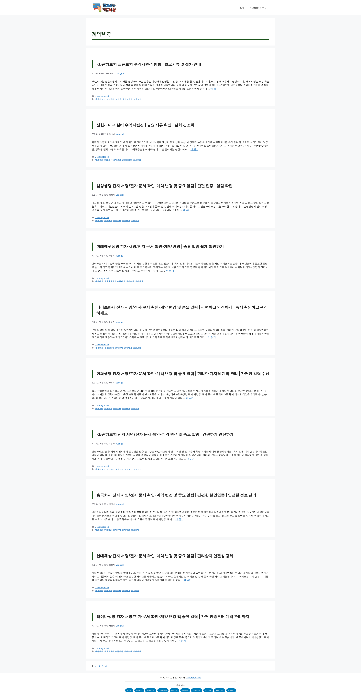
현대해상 (135, 590)
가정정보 (185, 690)
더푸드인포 (163, 690)
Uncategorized (102, 96)
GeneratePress (193, 677)
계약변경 (110, 99)
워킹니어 (208, 690)
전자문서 (117, 220)
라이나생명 (109, 651)
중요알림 (135, 220)
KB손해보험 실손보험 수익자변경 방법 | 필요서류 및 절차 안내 (148, 64)
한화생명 (135, 408)
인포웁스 (231, 690)
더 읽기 (214, 88)
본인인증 (108, 530)
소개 (242, 7)
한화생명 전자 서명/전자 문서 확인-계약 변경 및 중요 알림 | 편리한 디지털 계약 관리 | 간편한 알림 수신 (182, 373)
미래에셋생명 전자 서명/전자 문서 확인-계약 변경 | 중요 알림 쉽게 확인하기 (160, 246)
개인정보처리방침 (258, 7)
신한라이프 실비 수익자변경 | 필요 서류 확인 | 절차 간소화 (145, 125)
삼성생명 (108, 220)
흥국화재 (135, 530)
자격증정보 (151, 690)
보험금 (118, 99)
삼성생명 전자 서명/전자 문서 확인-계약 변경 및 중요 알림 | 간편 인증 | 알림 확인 (164, 185)
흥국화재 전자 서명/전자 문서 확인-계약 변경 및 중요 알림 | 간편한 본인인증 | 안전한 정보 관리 (176, 495)
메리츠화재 (109, 348)
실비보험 (137, 160)
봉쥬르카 (139, 690)
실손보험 (137, 99)
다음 (106, 665)
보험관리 (121, 281)
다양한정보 (197, 690)
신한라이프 (127, 160)
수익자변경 (127, 99)
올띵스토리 (220, 690)
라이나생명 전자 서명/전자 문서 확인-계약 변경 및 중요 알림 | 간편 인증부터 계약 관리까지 (172, 616)
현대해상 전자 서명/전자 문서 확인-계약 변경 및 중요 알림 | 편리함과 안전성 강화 (164, 555)
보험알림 (108, 408)
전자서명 (126, 220)
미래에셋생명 (110, 281)
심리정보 (174, 690)
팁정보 (129, 690)
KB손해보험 (100, 99)
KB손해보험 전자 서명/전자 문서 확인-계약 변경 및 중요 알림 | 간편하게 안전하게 (165, 434)
